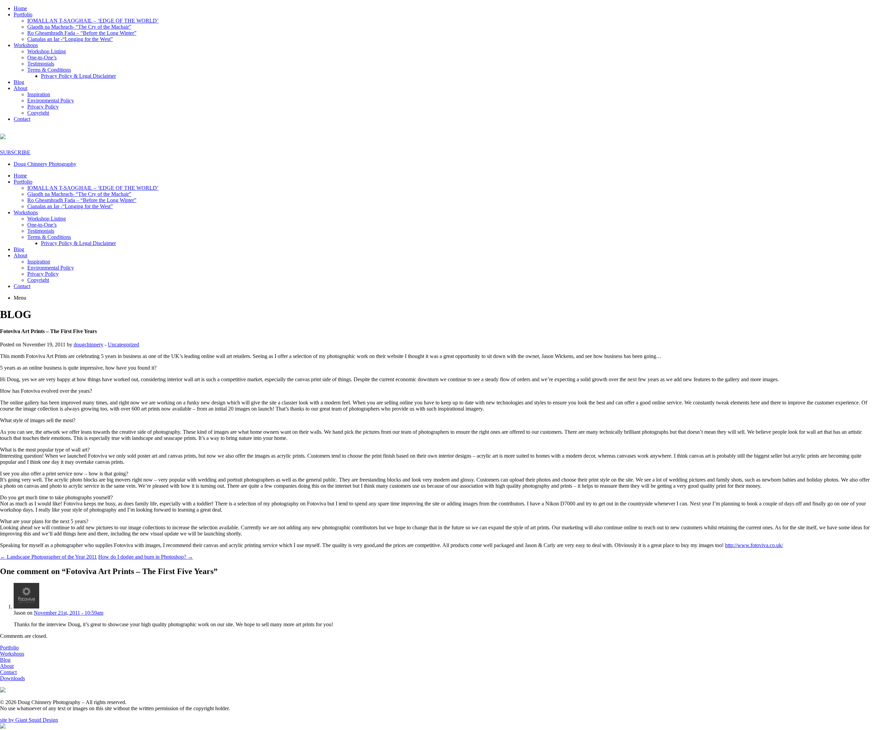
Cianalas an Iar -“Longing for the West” (70, 39)
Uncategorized (123, 344)
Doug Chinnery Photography (45, 164)
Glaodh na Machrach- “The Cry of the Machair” (79, 27)
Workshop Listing (46, 51)
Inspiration (38, 94)
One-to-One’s (42, 57)
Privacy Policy (43, 107)
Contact (22, 119)
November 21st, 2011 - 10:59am (68, 613)
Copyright (38, 113)
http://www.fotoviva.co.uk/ (754, 545)
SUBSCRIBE (15, 152)
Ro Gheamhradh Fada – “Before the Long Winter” (81, 33)
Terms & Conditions (49, 70)
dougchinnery (88, 344)
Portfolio (23, 14)
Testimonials (40, 64)
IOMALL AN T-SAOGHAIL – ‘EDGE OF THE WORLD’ (93, 21)
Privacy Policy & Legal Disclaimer (78, 76)
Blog (19, 82)
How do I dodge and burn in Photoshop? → (145, 557)
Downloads (12, 678)
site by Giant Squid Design (29, 720)
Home (20, 8)
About (20, 88)
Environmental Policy (50, 100)
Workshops (26, 45)
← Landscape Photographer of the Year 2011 (48, 557)
